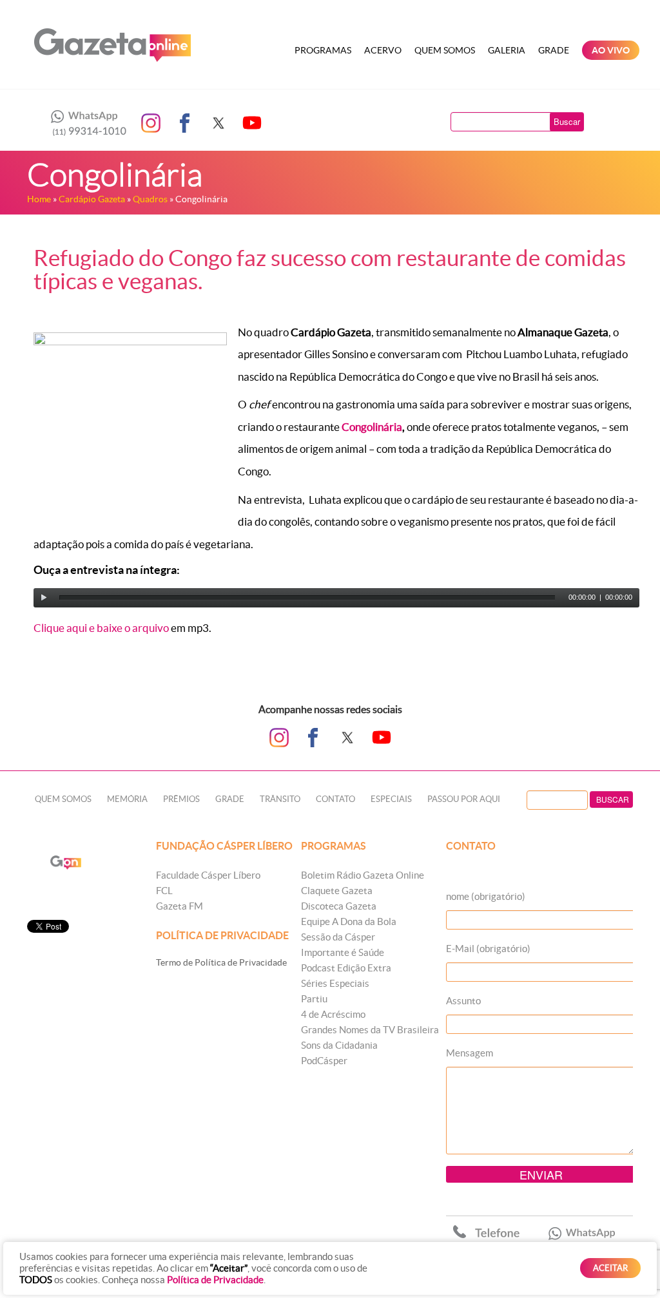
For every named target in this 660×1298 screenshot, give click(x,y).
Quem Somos (444, 50)
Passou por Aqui (463, 799)
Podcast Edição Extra (346, 967)
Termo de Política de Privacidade (221, 962)
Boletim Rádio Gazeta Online (362, 875)
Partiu (314, 998)
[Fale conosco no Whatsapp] (85, 123)
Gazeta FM (179, 906)
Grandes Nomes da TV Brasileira (370, 1029)
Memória (127, 799)
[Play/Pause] (44, 598)
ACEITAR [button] (610, 1268)
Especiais (391, 799)
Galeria (506, 50)
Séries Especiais (335, 983)
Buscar (567, 121)
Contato (335, 799)
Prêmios (181, 799)
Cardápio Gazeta (92, 199)
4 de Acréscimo (333, 1014)
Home (39, 199)
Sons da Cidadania (339, 1045)
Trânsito (280, 799)
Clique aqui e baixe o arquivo (101, 628)
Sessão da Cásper (338, 936)
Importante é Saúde (342, 952)
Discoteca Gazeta (338, 906)
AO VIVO (611, 50)
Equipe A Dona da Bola (348, 921)
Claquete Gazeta (337, 890)
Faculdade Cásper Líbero (208, 875)
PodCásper (324, 1060)
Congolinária (372, 427)
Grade (553, 50)
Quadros (150, 199)
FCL (164, 890)
